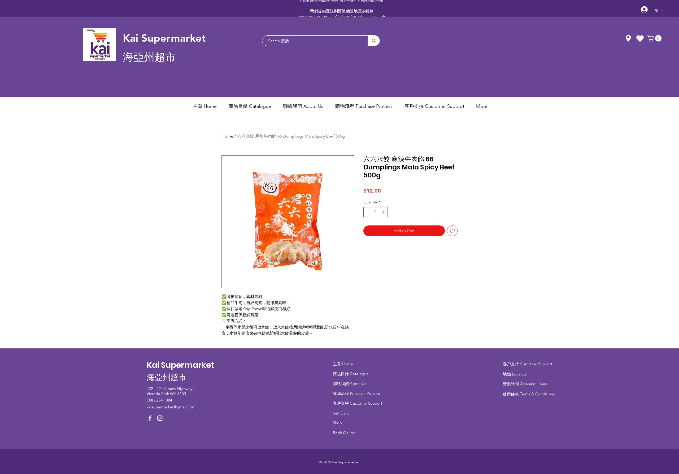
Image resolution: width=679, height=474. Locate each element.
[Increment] (383, 212)
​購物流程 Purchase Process (356, 393)
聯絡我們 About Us (349, 383)
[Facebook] (150, 418)
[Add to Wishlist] (452, 230)
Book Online (344, 432)
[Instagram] (159, 418)
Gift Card (341, 413)
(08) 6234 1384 (159, 400)
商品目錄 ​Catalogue (351, 373)
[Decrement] (367, 212)
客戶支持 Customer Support (357, 403)
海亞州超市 (149, 57)
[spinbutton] (375, 212)
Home (227, 136)
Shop (337, 422)
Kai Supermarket (164, 38)
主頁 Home (343, 363)
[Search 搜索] (374, 41)
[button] (655, 38)
